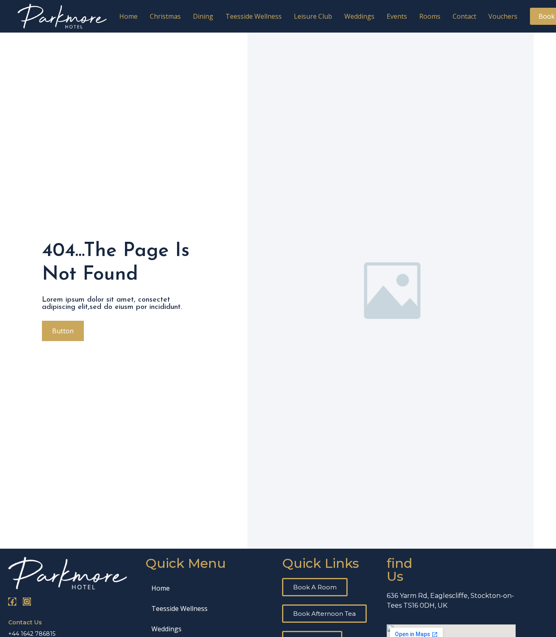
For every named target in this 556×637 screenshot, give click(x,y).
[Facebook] (12, 602)
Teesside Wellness (253, 16)
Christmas (165, 16)
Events (397, 16)
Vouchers (502, 16)
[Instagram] (27, 602)
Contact (464, 16)
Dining (203, 16)
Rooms (429, 16)
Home (128, 16)
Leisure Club (313, 16)
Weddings (359, 16)
